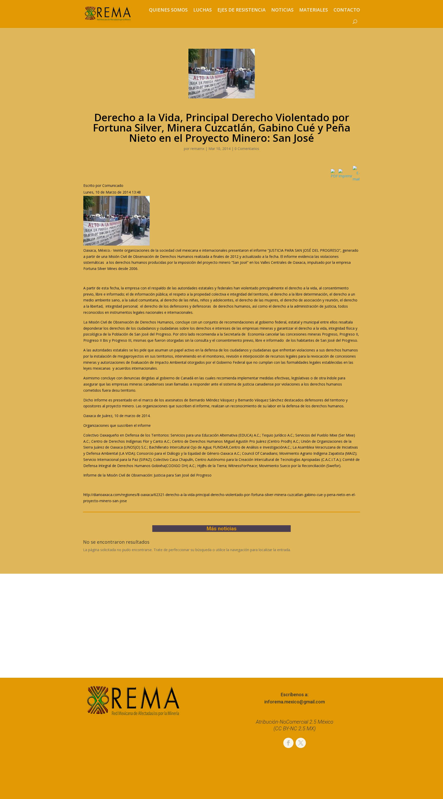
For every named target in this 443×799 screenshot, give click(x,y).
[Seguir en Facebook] (288, 743)
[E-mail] (356, 179)
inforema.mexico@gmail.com (294, 701)
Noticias (282, 10)
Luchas (202, 10)
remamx (197, 148)
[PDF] (334, 176)
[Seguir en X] (301, 743)
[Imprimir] (345, 176)
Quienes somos (168, 10)
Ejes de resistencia (241, 10)
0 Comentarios (247, 148)
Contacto (347, 10)
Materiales (313, 10)
